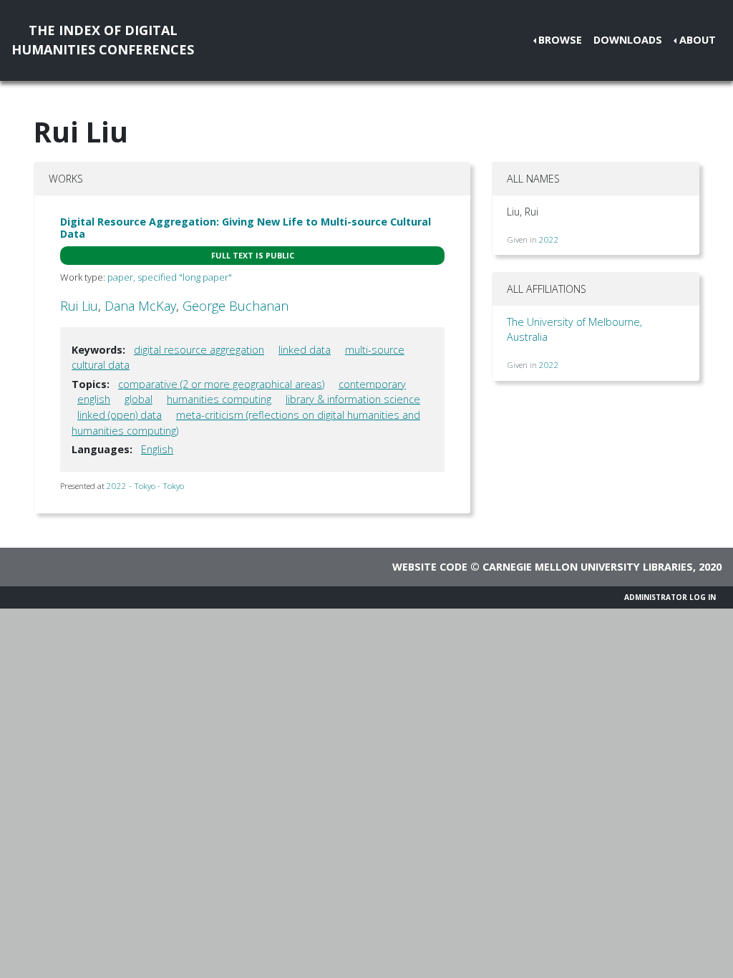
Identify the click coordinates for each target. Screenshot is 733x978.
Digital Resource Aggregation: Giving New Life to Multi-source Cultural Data (245, 228)
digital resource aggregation (199, 350)
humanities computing (219, 399)
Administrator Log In (670, 597)
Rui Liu (79, 305)
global (138, 399)
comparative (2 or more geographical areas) (221, 384)
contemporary (372, 384)
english (93, 399)
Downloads (627, 40)
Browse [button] (560, 40)
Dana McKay (140, 305)
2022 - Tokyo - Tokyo (145, 485)
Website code (429, 566)
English (157, 449)
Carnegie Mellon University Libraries (587, 566)
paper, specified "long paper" (169, 277)
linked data (304, 350)
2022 (549, 239)
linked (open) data (119, 415)
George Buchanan (235, 305)
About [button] (697, 40)
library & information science (353, 399)
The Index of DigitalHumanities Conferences (102, 39)
